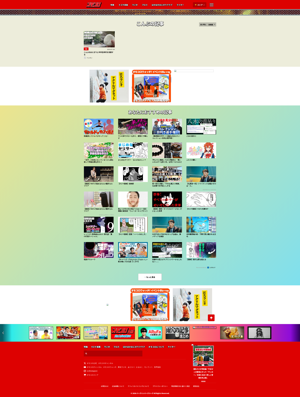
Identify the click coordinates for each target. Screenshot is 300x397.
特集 (112, 5)
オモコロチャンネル (105, 363)
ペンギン (89, 58)
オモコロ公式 (92, 363)
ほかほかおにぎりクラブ (162, 5)
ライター (180, 5)
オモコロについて (156, 346)
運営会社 (196, 386)
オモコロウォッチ (109, 367)
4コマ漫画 (95, 346)
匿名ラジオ (122, 367)
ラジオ (135, 5)
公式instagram (92, 371)
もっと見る (150, 277)
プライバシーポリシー (160, 386)
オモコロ (94, 5)
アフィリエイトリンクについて (138, 386)
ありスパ (131, 367)
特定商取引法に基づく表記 (180, 386)
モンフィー (148, 367)
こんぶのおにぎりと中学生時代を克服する (98, 53)
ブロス (145, 5)
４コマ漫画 (123, 5)
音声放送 (157, 367)
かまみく (139, 367)
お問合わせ (105, 386)
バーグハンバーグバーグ (145, 393)
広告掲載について (118, 386)
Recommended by (201, 267)
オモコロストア (92, 375)
